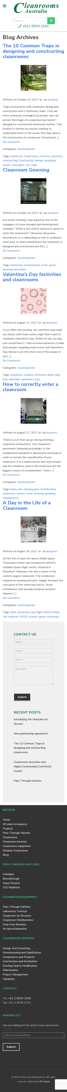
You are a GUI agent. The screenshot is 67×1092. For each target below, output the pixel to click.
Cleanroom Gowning (26, 170)
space (42, 617)
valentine (14, 379)
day (33, 612)
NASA (23, 617)
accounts (53, 100)
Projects (8, 828)
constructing (10, 160)
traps (34, 165)
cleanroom (16, 156)
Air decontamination (15, 929)
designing (49, 160)
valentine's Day (30, 379)
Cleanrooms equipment (17, 846)
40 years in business (15, 824)
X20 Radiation (11, 887)
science (33, 617)
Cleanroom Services (15, 842)
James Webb (51, 612)
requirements (11, 498)
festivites (40, 375)
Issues (6, 165)
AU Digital (45, 1081)
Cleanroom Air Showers (17, 916)
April (13, 612)
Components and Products (19, 957)
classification (48, 489)
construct (56, 156)
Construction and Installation (20, 961)
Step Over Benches (14, 924)
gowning (8, 269)
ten (28, 165)
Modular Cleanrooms (15, 850)
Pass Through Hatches (27, 781)
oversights (18, 165)
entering (39, 493)
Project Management (15, 974)
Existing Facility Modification (20, 966)
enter (44, 265)
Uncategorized (26, 149)
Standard (8, 874)
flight (39, 612)
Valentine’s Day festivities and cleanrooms (32, 277)
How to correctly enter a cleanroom (30, 387)
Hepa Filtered (11, 883)
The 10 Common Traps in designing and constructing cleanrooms (33, 51)
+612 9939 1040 (35, 26)
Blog (6, 855)
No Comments (11, 142)
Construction (26, 160)
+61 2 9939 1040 (19, 998)
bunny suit (16, 489)
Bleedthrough (11, 879)
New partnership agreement (31, 733)
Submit (22, 697)
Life (5, 617)
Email (7, 1029)
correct (20, 493)
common (45, 156)
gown (52, 265)
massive (13, 617)
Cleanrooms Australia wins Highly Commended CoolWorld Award (32, 766)
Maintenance (10, 970)
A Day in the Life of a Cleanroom (27, 506)
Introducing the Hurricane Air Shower (31, 721)
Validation (9, 979)
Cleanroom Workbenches (18, 920)
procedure (20, 269)
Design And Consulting (16, 948)
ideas (50, 375)
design (39, 160)
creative (29, 375)
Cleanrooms (31, 156)
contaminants (32, 265)
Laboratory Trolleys (15, 911)
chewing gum (31, 489)
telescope (53, 617)
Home (6, 820)
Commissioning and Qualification (22, 952)
